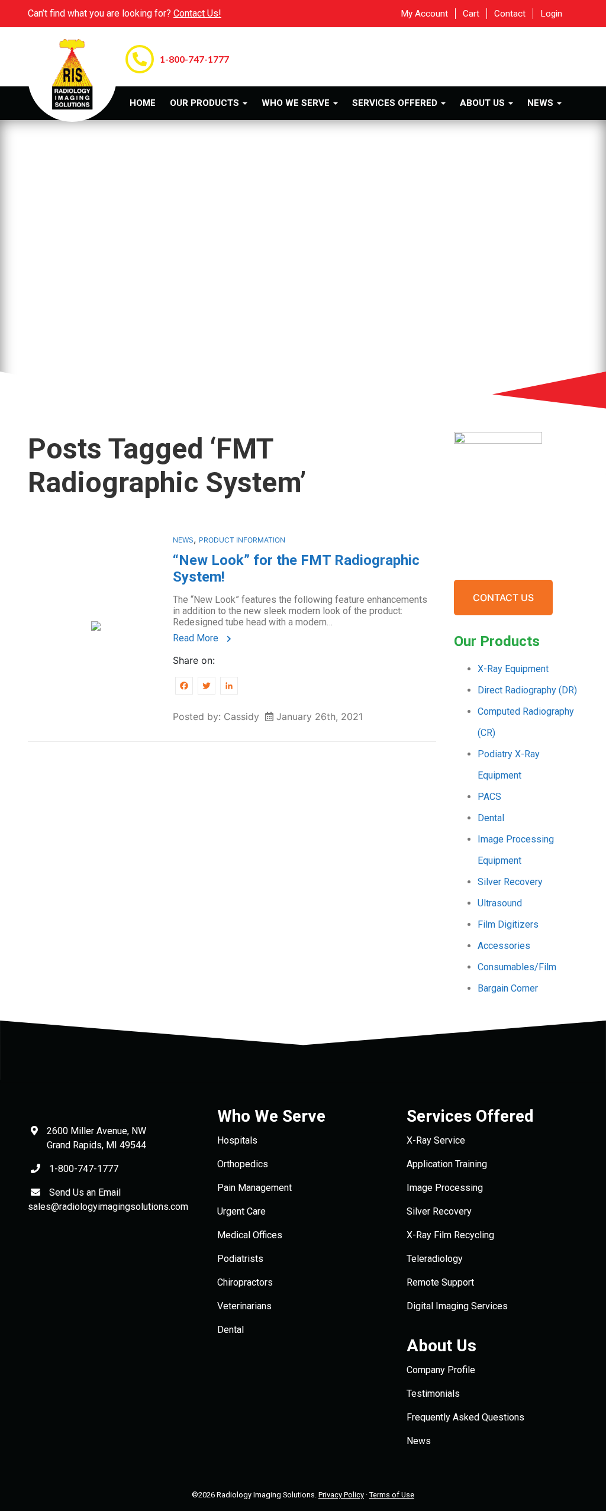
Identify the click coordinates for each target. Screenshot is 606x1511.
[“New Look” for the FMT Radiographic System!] (96, 625)
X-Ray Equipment (513, 668)
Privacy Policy (341, 1494)
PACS (489, 796)
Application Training (447, 1164)
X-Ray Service (436, 1140)
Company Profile (441, 1370)
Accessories (504, 945)
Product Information (242, 539)
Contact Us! (197, 13)
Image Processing (445, 1187)
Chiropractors (245, 1282)
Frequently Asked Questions (465, 1417)
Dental (491, 818)
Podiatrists (240, 1258)
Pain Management (254, 1187)
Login (551, 13)
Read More (197, 638)
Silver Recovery (510, 881)
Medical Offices (249, 1235)
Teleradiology (435, 1258)
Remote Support (440, 1282)
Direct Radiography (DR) (527, 690)
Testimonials (433, 1393)
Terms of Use (391, 1494)
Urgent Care (241, 1211)
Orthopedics (242, 1164)
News (183, 539)
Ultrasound (500, 903)
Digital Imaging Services (457, 1306)
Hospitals (237, 1140)
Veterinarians (244, 1306)
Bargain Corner (508, 988)
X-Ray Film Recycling (450, 1235)
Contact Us (503, 597)
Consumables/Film (517, 967)
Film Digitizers (508, 924)
